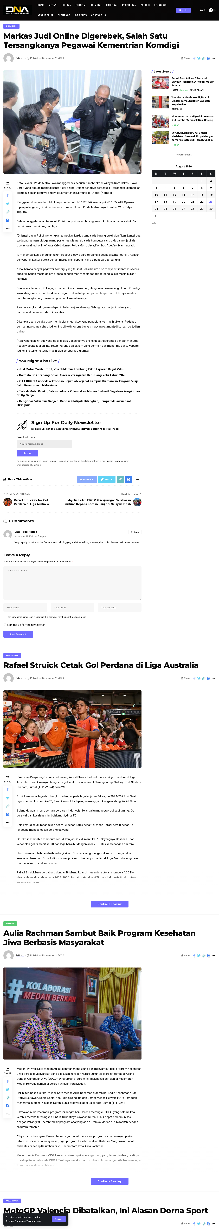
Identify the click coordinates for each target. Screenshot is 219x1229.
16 (211, 194)
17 (156, 201)
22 (202, 201)
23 (211, 201)
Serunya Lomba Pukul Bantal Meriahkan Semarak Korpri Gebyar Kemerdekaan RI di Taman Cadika (192, 136)
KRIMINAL (11, 26)
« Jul (154, 223)
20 (183, 201)
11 (165, 194)
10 (156, 194)
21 (192, 201)
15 (202, 194)
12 (174, 194)
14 (192, 194)
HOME (174, 90)
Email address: (26, 437)
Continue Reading (110, 904)
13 (183, 194)
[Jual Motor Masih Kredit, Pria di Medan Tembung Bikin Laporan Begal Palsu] (160, 102)
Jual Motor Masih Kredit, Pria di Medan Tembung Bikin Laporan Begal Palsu (71, 369)
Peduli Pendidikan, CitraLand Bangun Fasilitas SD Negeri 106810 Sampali (192, 82)
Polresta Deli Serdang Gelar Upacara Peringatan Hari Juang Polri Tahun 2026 (72, 375)
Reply (136, 532)
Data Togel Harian (26, 531)
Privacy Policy (14, 1221)
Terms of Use (34, 1221)
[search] (195, 10)
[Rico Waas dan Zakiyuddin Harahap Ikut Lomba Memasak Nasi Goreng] (160, 121)
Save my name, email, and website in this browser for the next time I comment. (47, 617)
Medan (184, 90)
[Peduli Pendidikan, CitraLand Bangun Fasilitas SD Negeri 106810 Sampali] (160, 82)
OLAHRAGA (12, 655)
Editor (20, 58)
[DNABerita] (17, 10)
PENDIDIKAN (197, 90)
